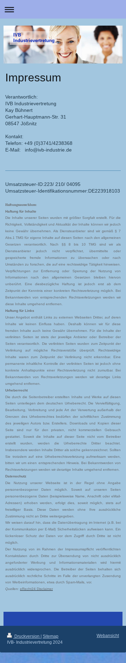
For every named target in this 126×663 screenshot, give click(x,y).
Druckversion (27, 636)
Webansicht (108, 635)
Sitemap (50, 636)
